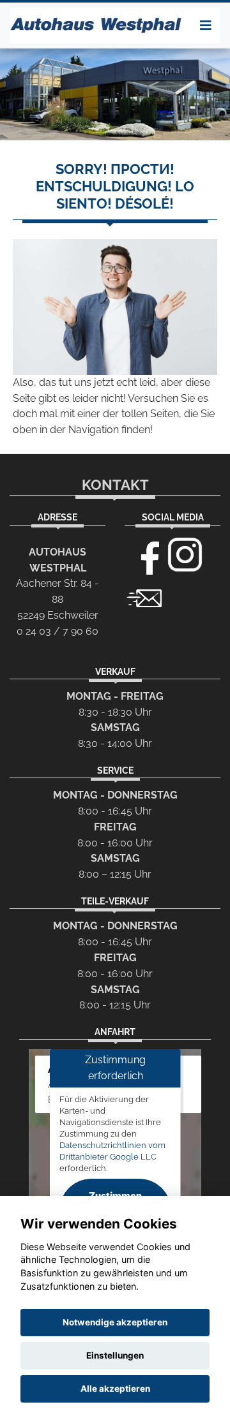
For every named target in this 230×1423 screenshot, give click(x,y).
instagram (185, 555)
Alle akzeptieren (115, 1388)
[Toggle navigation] (206, 25)
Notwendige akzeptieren (115, 1322)
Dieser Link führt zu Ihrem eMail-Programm (144, 597)
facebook (144, 555)
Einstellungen (115, 1355)
